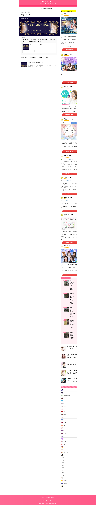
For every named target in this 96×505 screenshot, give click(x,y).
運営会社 (52, 497)
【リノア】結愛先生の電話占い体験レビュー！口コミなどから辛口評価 (72, 372)
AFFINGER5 (55, 503)
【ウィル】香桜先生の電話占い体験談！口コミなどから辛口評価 (72, 364)
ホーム (43, 497)
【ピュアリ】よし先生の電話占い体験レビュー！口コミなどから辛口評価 (72, 380)
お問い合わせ (48, 497)
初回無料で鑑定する (69, 49)
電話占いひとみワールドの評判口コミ (35, 62)
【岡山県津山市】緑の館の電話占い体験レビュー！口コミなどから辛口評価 (72, 285)
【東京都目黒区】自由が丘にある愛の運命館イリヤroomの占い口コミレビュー (72, 312)
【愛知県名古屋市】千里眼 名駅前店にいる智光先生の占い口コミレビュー (72, 324)
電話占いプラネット (48, 1)
